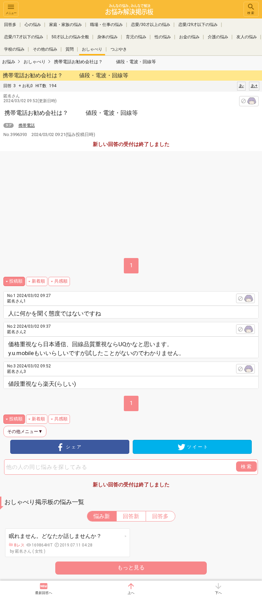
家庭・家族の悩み (65, 24)
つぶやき (119, 49)
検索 (251, 13)
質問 (70, 49)
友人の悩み (246, 37)
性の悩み (163, 37)
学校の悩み (14, 49)
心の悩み (33, 24)
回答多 (10, 24)
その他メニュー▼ (25, 431)
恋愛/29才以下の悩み (198, 24)
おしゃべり (92, 49)
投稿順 (16, 281)
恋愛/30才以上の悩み (150, 24)
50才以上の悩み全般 (70, 37)
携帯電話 (26, 125)
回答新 (131, 516)
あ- (241, 85)
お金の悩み (189, 37)
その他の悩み (45, 49)
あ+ (254, 85)
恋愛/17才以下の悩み (23, 37)
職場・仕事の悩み (106, 24)
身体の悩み (107, 37)
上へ (131, 593)
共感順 (61, 281)
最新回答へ (43, 593)
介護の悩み (218, 37)
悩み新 (101, 516)
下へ (218, 593)
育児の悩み (136, 37)
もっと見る (131, 567)
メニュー (10, 13)
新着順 (38, 281)
